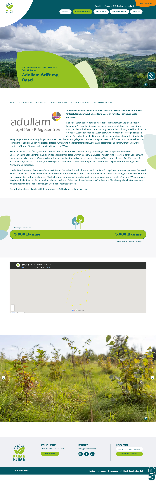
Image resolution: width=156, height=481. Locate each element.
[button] (152, 378)
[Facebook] (86, 454)
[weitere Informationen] (146, 84)
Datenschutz (113, 471)
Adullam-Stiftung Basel (102, 103)
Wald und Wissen (119, 12)
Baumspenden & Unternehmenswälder (51, 103)
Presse (107, 6)
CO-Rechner (118, 6)
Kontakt (98, 6)
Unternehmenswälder (80, 103)
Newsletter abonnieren (130, 454)
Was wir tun (101, 12)
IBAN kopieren (50, 453)
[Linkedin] (92, 454)
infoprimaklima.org (87, 449)
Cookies (123, 471)
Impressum (102, 471)
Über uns (136, 12)
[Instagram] (80, 454)
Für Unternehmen (82, 12)
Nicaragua (71, 126)
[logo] (7, 7)
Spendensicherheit (136, 471)
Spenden (65, 12)
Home (12, 103)
